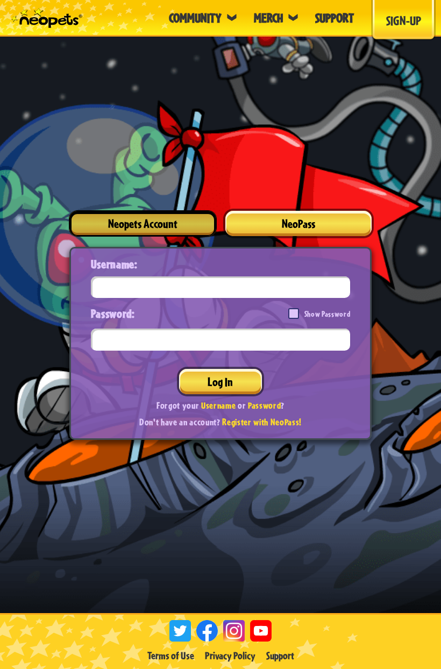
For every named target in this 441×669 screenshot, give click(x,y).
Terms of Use (170, 655)
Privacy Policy (230, 655)
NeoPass (298, 223)
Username (218, 405)
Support (280, 655)
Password (264, 405)
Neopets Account (142, 223)
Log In (220, 381)
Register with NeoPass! (262, 422)
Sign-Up (403, 20)
